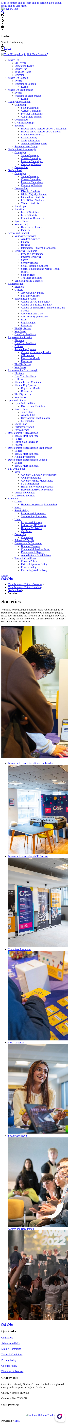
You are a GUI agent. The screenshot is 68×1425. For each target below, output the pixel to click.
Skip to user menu (17, 5)
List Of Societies (29, 212)
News (18, 507)
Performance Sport (24, 426)
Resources (26, 325)
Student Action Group (26, 146)
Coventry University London (36, 352)
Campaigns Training (31, 116)
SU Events (20, 62)
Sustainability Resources (34, 516)
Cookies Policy (29, 561)
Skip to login (25, 2)
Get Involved (15, 590)
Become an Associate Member (37, 489)
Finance (25, 242)
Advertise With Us (24, 540)
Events (18, 80)
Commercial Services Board (35, 549)
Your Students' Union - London (24, 587)
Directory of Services (12, 1371)
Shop (17, 471)
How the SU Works (31, 528)
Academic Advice (30, 239)
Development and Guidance (35, 418)
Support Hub (28, 274)
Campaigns (20, 104)
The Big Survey (23, 328)
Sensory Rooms (29, 262)
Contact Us (20, 534)
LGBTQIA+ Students (32, 200)
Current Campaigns (31, 110)
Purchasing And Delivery (34, 570)
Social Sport (21, 206)
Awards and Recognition (34, 143)
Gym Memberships (24, 122)
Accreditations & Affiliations (36, 555)
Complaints (27, 537)
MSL (17, 1420)
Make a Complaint (11, 1348)
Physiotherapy (22, 429)
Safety (24, 259)
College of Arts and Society (35, 301)
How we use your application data (39, 504)
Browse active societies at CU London (41, 131)
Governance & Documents (28, 543)
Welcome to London (25, 83)
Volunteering (21, 224)
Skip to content (9, 2)
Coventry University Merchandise (38, 474)
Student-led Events (24, 65)
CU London (27, 355)
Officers (19, 289)
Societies (19, 125)
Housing (25, 244)
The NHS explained (31, 277)
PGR (23, 319)
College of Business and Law (36, 304)
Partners (25, 230)
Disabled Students (30, 191)
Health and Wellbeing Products (37, 486)
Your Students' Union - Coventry (25, 584)
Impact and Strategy (31, 522)
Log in (7, 48)
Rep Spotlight (28, 322)
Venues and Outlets (25, 492)
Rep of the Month (30, 358)
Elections (19, 286)
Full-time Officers (30, 295)
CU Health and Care (32, 313)
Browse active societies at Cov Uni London (44, 128)
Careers (18, 501)
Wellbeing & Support (26, 250)
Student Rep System (25, 298)
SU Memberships (30, 483)
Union (18, 519)
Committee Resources (32, 134)
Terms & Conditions (25, 558)
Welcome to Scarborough (28, 95)
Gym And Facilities (25, 403)
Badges (18, 438)
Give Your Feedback (25, 334)
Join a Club (27, 412)
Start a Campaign (30, 107)
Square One (21, 68)
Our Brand (26, 531)
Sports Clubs (21, 221)
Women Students (30, 203)
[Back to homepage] (9, 8)
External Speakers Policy (34, 564)
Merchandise (27, 421)
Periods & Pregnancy (32, 253)
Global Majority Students (34, 194)
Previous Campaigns (32, 113)
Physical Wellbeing (31, 256)
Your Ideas (20, 331)
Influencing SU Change (33, 525)
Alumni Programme (25, 456)
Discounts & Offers (25, 495)
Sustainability (22, 510)
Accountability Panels (32, 292)
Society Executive (30, 140)
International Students (32, 197)
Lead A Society (29, 137)
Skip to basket (39, 2)
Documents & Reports (32, 552)
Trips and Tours (23, 71)
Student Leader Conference (29, 382)
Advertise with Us (10, 1343)
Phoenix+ (20, 444)
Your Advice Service (25, 236)
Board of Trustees (30, 546)
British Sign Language (26, 441)
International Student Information (38, 247)
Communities (21, 119)
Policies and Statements (33, 513)
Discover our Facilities (33, 406)
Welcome (19, 74)
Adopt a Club (28, 415)
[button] (2, 11)
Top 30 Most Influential (27, 435)
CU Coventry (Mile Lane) (34, 316)
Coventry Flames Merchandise (37, 480)
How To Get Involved (32, 227)
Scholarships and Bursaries (29, 280)
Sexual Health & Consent (34, 265)
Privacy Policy (28, 567)
